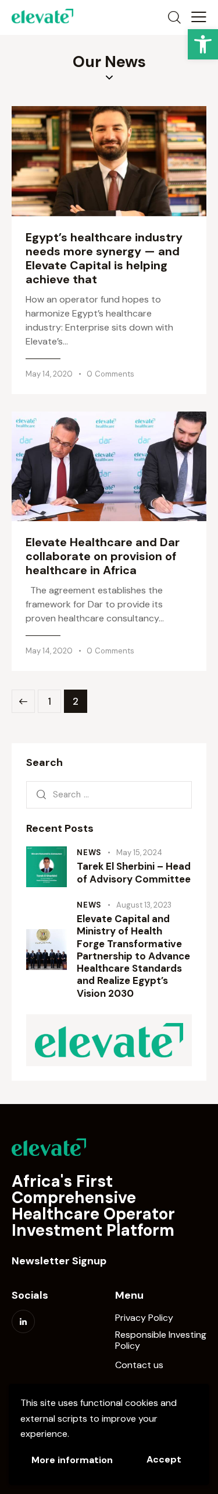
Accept (163, 1459)
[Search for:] (109, 794)
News (89, 852)
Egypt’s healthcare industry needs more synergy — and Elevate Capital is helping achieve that (104, 258)
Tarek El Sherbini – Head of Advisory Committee (134, 872)
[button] (203, 44)
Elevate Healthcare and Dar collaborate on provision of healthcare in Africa (103, 556)
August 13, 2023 (143, 905)
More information (72, 1460)
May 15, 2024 (139, 852)
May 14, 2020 (49, 374)
